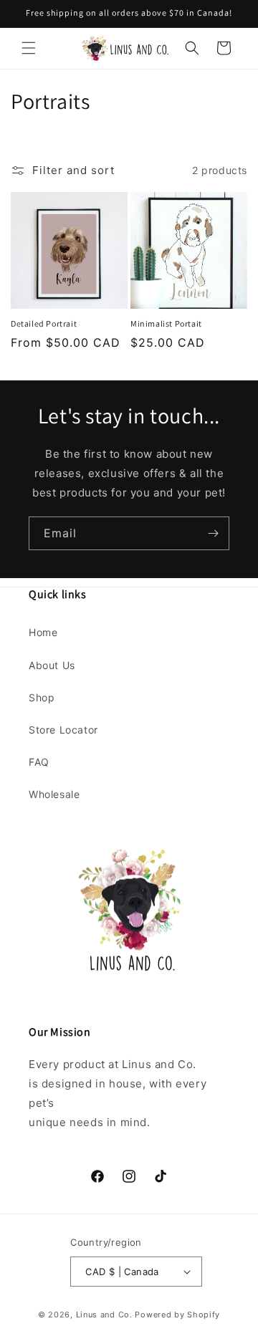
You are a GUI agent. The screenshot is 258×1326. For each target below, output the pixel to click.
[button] (28, 48)
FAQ (39, 762)
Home (43, 632)
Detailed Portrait (44, 323)
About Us (52, 665)
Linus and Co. (104, 1315)
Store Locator (63, 730)
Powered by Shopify (177, 1315)
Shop (41, 697)
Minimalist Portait (166, 323)
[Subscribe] (213, 533)
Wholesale (54, 794)
